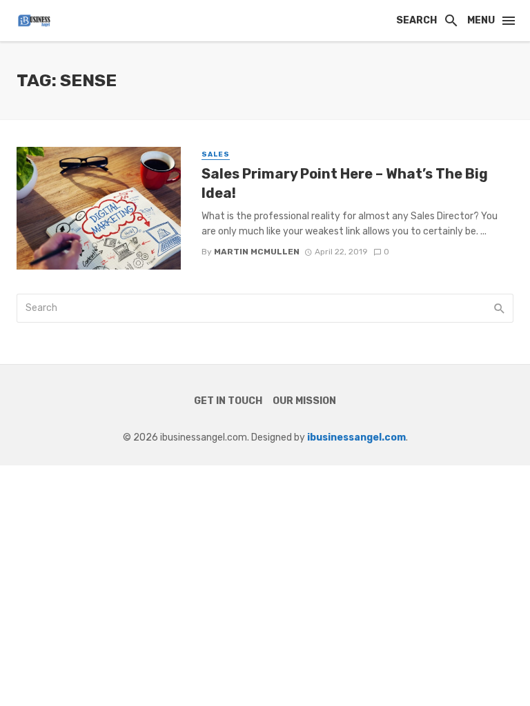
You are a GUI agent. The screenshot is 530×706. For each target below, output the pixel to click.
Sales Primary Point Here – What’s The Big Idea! (345, 183)
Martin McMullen (257, 251)
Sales (216, 154)
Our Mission (304, 401)
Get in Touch (228, 401)
